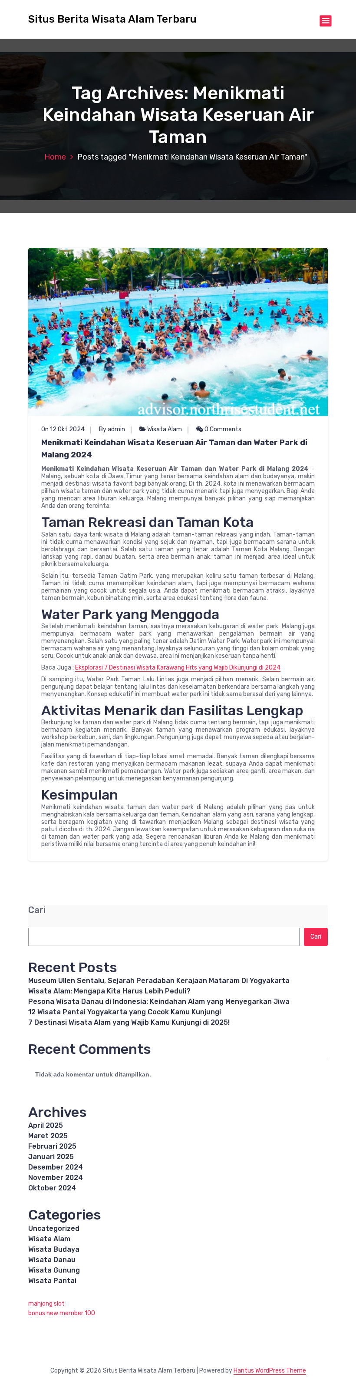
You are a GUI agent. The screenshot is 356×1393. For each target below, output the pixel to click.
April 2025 (45, 1125)
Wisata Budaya (53, 1249)
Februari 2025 (52, 1146)
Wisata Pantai (52, 1280)
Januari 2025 (51, 1157)
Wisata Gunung (54, 1270)
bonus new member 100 (61, 1313)
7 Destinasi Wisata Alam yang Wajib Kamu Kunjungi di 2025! (129, 1022)
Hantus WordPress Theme (270, 1370)
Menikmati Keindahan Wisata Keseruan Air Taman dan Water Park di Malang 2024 (174, 449)
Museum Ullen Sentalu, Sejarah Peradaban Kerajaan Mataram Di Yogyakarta (159, 980)
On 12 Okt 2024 (63, 429)
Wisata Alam (164, 429)
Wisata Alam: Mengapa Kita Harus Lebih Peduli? (109, 991)
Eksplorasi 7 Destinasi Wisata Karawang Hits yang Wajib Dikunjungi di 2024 (177, 667)
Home (55, 157)
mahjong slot (46, 1303)
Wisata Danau (52, 1260)
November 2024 (55, 1177)
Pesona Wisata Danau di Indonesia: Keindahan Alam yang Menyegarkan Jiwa (159, 1001)
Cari (37, 910)
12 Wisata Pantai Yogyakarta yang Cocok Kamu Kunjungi (124, 1012)
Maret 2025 (48, 1136)
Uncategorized (53, 1228)
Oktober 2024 (52, 1188)
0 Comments (222, 429)
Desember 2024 (55, 1167)
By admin (112, 429)
